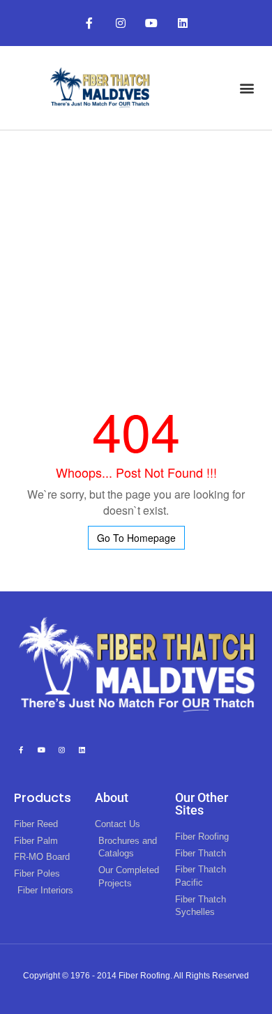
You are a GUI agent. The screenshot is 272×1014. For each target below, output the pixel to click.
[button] (246, 87)
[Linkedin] (183, 23)
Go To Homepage (136, 538)
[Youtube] (151, 23)
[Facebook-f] (89, 23)
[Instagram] (120, 23)
